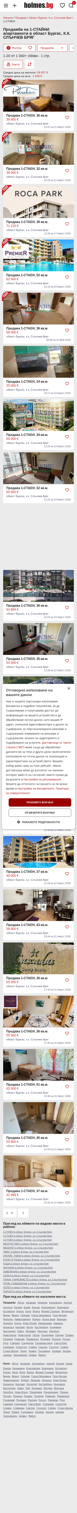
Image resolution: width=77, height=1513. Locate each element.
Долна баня (48, 1319)
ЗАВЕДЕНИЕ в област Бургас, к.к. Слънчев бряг (29, 1272)
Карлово (20, 1327)
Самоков (15, 1343)
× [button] (68, 688)
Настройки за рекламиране (42, 779)
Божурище (63, 1307)
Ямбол (42, 1355)
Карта (16, 64)
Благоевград (48, 1307)
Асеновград (55, 1303)
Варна (36, 1311)
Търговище (44, 1351)
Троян (23, 1351)
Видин (6, 1315)
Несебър (54, 1331)
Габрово (25, 1315)
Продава (20, 17)
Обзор (36, 1335)
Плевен (69, 1335)
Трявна (32, 1351)
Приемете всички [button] (39, 802)
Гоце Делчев (60, 1315)
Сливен (32, 1347)
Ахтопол (8, 1307)
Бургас (20, 1311)
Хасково (56, 1351)
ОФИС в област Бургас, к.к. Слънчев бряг (26, 1252)
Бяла (28, 1311)
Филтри (15, 47)
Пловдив (8, 1339)
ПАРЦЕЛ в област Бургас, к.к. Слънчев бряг (27, 1291)
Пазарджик (47, 1335)
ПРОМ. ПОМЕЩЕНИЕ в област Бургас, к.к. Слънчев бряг (34, 1283)
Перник (59, 1335)
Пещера (17, 1396)
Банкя (27, 1307)
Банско (36, 1307)
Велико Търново (50, 1311)
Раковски (53, 1400)
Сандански (27, 1343)
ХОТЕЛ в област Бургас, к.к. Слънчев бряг (26, 1287)
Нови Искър (9, 1335)
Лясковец (30, 1331)
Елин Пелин (30, 1323)
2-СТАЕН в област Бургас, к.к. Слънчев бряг (27, 1232)
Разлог (66, 1339)
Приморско (32, 1339)
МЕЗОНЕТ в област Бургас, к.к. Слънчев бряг (28, 1248)
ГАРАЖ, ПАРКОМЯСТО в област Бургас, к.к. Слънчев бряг (35, 1279)
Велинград (67, 1311)
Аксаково (31, 1303)
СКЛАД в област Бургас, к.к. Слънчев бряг (26, 1276)
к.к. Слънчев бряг (60, 17)
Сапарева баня (44, 1343)
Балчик (18, 1307)
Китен (29, 1327)
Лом (27, 1388)
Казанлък (8, 1327)
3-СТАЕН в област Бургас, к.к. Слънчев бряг (27, 1236)
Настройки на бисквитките (36, 788)
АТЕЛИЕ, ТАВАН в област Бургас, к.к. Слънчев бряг (31, 1256)
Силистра (21, 1347)
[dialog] (38, 756)
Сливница (18, 1408)
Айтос (21, 1303)
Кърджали (55, 1327)
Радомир (45, 1339)
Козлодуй (31, 1384)
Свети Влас (60, 1343)
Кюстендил (9, 1331)
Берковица (19, 1368)
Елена (18, 1323)
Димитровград (23, 1319)
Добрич (36, 1319)
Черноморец (20, 1355)
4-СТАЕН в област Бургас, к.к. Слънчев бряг (27, 1240)
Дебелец (8, 1319)
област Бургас (38, 17)
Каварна (58, 1323)
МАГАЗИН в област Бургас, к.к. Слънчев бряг (28, 1268)
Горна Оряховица (41, 1315)
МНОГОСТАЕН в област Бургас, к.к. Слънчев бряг (30, 1244)
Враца (15, 1315)
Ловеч (20, 1331)
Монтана (43, 1331)
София (64, 1347)
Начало (8, 17)
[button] (38, 822)
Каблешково (45, 1323)
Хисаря (67, 1351)
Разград (56, 1339)
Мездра (48, 1388)
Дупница (8, 1323)
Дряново (62, 1319)
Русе (5, 1343)
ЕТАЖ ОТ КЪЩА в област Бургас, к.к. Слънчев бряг (31, 1260)
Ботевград (9, 1311)
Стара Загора (11, 1351)
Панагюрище (51, 1392)
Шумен (33, 1355)
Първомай (9, 1400)
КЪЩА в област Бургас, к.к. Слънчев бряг (26, 1264)
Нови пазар (24, 1335)
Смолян (42, 1347)
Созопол (54, 1347)
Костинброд (41, 1327)
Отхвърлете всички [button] (40, 812)
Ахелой (68, 1303)
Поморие (19, 1339)
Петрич (7, 1396)
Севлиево (8, 1347)
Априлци (42, 1303)
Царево (7, 1355)
